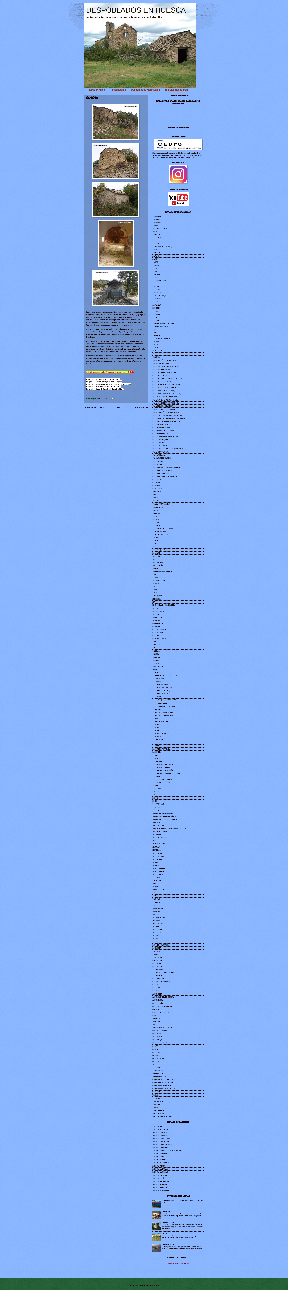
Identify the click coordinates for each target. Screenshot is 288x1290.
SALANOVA (156, 963)
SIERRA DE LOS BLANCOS (162, 1027)
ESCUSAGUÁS (157, 565)
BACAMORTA (157, 286)
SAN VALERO (157, 985)
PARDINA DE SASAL (159, 1154)
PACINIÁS (156, 899)
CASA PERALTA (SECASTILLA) (163, 409)
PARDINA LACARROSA (161, 1175)
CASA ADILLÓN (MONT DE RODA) (165, 360)
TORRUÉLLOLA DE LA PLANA (163, 1089)
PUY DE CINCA (157, 930)
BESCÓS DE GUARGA (160, 326)
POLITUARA (157, 920)
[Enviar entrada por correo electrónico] (111, 399)
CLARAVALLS (157, 507)
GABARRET (156, 626)
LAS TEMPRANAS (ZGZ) (161, 783)
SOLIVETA (156, 1049)
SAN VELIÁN (157, 988)
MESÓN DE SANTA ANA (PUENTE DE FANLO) (169, 828)
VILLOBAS (156, 1107)
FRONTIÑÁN (157, 617)
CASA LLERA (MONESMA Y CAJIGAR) (166, 394)
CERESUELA (157, 489)
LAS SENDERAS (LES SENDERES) (164, 780)
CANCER (155, 354)
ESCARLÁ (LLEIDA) (159, 550)
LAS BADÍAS (157, 761)
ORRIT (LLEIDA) (158, 890)
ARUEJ (155, 259)
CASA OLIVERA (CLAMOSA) (163, 406)
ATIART (155, 271)
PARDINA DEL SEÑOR (160, 1163)
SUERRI (155, 1064)
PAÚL (154, 905)
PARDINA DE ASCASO (160, 1141)
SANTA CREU (157, 994)
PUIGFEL (155, 926)
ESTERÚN (156, 584)
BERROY (155, 320)
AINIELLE (156, 234)
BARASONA (156, 299)
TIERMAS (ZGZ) (158, 1070)
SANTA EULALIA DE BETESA (163, 997)
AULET (155, 277)
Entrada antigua (140, 407)
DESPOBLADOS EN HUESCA (136, 10)
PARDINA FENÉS (158, 1166)
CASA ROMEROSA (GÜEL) (162, 424)
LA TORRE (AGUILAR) (160, 734)
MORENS (155, 865)
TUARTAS (156, 1098)
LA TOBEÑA (156, 730)
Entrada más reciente (94, 407)
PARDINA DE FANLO (160, 1147)
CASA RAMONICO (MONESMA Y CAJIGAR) (168, 418)
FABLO (155, 590)
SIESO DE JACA (158, 1034)
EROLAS (155, 544)
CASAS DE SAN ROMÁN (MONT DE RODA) (168, 449)
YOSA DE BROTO (158, 1113)
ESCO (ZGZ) (156, 556)
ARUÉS (155, 262)
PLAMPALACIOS (158, 917)
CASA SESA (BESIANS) (160, 433)
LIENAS (155, 798)
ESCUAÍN (155, 559)
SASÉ (154, 1015)
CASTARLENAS (158, 461)
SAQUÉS (155, 1009)
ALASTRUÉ (156, 237)
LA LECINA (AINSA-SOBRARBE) (164, 700)
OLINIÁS (155, 887)
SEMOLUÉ (156, 1021)
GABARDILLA (157, 623)
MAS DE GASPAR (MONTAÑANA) (164, 816)
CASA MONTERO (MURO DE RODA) (165, 400)
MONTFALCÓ (157, 859)
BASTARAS (156, 305)
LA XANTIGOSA (158, 740)
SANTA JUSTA (157, 1000)
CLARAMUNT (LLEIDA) (161, 504)
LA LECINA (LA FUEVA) (161, 703)
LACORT (155, 746)
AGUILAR (156, 231)
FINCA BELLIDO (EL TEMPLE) (163, 605)
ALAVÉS (155, 241)
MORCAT (155, 862)
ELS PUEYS (156, 538)
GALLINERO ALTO (159, 629)
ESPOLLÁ (156, 574)
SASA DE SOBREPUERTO (161, 1012)
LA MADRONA (157, 709)
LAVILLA (155, 792)
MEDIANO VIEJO (158, 825)
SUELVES (155, 1061)
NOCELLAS (156, 880)
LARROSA (156, 755)
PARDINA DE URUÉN (160, 1157)
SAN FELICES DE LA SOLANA (163, 972)
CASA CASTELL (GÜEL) (161, 369)
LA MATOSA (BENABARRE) (162, 712)
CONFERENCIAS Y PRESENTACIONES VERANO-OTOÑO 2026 (182, 1202)
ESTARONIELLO (158, 580)
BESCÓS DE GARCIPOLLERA (163, 323)
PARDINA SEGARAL (159, 1184)
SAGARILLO (157, 960)
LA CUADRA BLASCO (160, 694)
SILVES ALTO (157, 1037)
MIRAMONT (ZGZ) (159, 838)
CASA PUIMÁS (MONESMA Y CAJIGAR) (167, 415)
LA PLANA (156, 724)
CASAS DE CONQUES (160, 440)
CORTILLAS (157, 513)
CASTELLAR (157, 464)
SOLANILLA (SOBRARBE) (162, 1043)
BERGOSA (156, 317)
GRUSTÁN (156, 654)
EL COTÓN (156, 522)
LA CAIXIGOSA (158, 678)
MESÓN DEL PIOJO (159, 832)
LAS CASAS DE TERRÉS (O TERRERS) (166, 773)
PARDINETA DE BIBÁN (160, 1190)
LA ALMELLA (157, 672)
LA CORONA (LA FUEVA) (161, 684)
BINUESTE (156, 335)
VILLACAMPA (157, 1101)
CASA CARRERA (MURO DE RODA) (165, 366)
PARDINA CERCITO (159, 1132)
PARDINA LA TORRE (160, 1172)
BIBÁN (154, 329)
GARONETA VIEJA (159, 639)
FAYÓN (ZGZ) (157, 596)
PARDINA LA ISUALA (160, 1169)
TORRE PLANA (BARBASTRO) (163, 1080)
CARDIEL (156, 357)
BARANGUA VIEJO (159, 296)
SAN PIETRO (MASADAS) (161, 982)
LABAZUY (156, 743)
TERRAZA (156, 1067)
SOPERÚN (156, 1052)
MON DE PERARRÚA (160, 844)
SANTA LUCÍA (157, 1003)
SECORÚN (156, 1018)
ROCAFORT (156, 948)
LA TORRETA (157, 737)
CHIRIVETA (156, 492)
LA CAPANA (156, 681)
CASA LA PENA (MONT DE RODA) (164, 388)
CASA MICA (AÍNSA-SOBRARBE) (164, 397)
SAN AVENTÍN (157, 969)
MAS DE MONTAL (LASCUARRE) (164, 819)
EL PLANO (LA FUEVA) (160, 534)
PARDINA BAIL (157, 1126)
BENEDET (156, 311)
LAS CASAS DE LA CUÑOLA (162, 764)
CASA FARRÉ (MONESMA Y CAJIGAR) (166, 385)
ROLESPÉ (156, 951)
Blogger (156, 1285)
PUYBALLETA (157, 933)
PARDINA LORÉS (158, 1178)
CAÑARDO (156, 482)
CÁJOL (155, 516)
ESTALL (155, 577)
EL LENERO (156, 525)
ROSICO (155, 954)
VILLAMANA (157, 1104)
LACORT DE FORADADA (161, 749)
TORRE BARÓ (157, 1073)
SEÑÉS (154, 1024)
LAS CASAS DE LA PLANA (162, 767)
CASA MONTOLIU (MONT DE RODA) (165, 403)
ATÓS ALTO (156, 274)
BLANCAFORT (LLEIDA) (161, 338)
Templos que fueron (176, 89)
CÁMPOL (155, 519)
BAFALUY (156, 290)
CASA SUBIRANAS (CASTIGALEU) (165, 437)
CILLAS (155, 498)
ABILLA (155, 225)
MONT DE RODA (158, 853)
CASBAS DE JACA (158, 455)
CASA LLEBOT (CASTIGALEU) (163, 391)
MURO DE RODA (158, 871)
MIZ (153, 841)
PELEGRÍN (156, 911)
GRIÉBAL (156, 651)
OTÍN (154, 896)
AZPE (154, 283)
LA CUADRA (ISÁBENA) (161, 691)
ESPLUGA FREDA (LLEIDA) (162, 571)
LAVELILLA (156, 789)
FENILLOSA (156, 599)
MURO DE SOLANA (159, 874)
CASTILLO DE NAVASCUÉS (162, 470)
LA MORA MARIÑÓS (160, 721)
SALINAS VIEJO (158, 966)
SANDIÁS (155, 991)
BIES (154, 332)
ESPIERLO (156, 568)
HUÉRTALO (156, 660)
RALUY (155, 942)
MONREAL (156, 850)
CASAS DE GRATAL (159, 443)
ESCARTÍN (156, 553)
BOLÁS (155, 345)
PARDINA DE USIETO (160, 1160)
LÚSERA (155, 810)
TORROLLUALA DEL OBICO (162, 1083)
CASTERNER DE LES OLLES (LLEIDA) (166, 467)
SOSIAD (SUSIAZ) (158, 1058)
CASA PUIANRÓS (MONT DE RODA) (165, 412)
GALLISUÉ (156, 636)
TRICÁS (155, 1095)
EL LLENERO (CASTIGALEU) (163, 528)
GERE (154, 642)
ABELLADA (156, 216)
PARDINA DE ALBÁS (159, 1135)
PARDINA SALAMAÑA (160, 1181)
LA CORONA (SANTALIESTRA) (163, 688)
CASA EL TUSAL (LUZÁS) (161, 381)
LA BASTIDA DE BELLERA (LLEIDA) (165, 675)
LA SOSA (155, 727)
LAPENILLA (156, 752)
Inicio (118, 407)
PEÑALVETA (157, 914)
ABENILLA (156, 219)
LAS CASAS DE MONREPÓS (162, 770)
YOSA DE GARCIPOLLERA (162, 1116)
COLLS (155, 510)
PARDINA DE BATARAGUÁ (162, 1144)
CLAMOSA (156, 501)
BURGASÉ (156, 348)
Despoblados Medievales (145, 89)
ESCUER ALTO (157, 562)
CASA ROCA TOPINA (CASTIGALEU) (166, 421)
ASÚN (154, 268)
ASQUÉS (155, 265)
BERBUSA (156, 314)
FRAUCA (155, 614)
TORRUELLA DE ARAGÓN (162, 1086)
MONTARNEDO (158, 856)
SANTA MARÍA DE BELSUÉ (162, 1006)
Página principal (96, 89)
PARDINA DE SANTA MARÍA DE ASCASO (167, 1151)
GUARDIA (156, 657)
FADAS (154, 593)
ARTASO (155, 256)
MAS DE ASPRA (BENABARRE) (163, 813)
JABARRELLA (157, 666)
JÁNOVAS (156, 669)
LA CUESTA (156, 697)
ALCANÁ (155, 244)
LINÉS (154, 801)
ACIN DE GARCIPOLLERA (162, 228)
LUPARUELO (157, 807)
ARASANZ (156, 250)
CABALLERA (157, 351)
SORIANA (156, 1055)
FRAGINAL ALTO (158, 611)
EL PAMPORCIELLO (159, 531)
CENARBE (156, 485)
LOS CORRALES (158, 804)
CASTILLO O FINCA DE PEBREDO (164, 476)
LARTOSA (156, 758)
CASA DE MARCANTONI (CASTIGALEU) (167, 378)
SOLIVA (155, 1046)
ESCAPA (155, 547)
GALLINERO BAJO (159, 632)
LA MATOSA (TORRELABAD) (163, 715)
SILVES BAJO (157, 1040)
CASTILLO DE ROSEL (160, 473)
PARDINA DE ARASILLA (161, 1138)
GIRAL (155, 648)
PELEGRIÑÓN (157, 908)
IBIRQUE (155, 663)
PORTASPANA (157, 923)
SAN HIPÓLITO (158, 979)
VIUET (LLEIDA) (158, 1110)
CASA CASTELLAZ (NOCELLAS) (164, 372)
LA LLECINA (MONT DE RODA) (164, 706)
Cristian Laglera (101, 399)
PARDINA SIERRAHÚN (160, 1187)
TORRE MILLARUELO (160, 1076)
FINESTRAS (156, 608)
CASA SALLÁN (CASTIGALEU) (163, 430)
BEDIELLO (156, 308)
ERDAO (155, 541)
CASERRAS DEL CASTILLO (162, 458)
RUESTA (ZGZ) (157, 957)
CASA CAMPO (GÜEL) (160, 363)
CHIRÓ (155, 495)
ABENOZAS (156, 222)
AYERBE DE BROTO (159, 280)
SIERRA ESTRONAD (159, 1031)
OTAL (154, 893)
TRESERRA (156, 1092)
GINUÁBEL (156, 645)
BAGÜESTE (156, 293)
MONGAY (156, 847)
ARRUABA (156, 253)
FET (153, 602)
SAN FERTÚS (157, 975)
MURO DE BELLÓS (159, 868)
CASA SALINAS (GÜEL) (161, 427)
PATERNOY (156, 902)
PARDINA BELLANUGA (161, 1129)
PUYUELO (156, 939)
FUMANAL (156, 620)
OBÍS (154, 884)
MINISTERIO (157, 835)
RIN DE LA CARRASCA (160, 945)
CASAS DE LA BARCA (160, 446)
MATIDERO (156, 822)
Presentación (118, 89)
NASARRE (156, 877)
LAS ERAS (156, 776)
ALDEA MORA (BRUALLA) (162, 247)
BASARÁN (156, 302)
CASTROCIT (157, 479)
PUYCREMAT (157, 936)
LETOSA (155, 795)
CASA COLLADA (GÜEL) (161, 375)
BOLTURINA (157, 342)
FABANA (155, 587)
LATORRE (156, 786)
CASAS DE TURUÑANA (160, 452)
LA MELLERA (157, 718)
